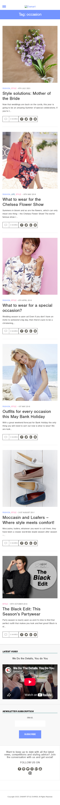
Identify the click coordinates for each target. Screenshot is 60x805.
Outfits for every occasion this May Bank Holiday (26, 414)
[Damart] (30, 6)
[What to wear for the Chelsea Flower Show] (30, 160)
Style (13, 88)
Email (30, 717)
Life (13, 194)
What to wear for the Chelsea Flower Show (23, 202)
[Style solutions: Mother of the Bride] (30, 54)
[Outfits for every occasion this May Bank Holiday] (30, 372)
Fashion (6, 88)
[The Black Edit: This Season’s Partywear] (30, 577)
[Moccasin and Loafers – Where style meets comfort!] (30, 478)
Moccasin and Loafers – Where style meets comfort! (28, 520)
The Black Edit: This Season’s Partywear (21, 612)
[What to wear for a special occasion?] (30, 266)
